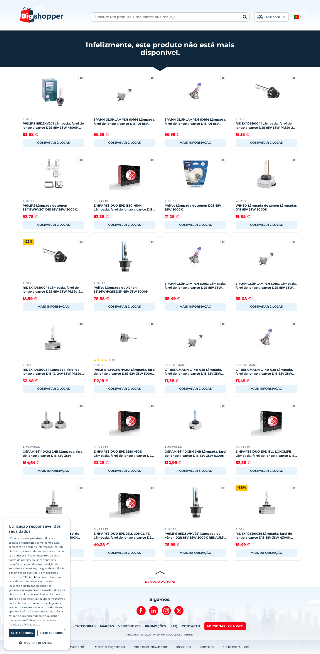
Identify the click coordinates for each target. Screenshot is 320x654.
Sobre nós (183, 647)
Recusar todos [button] (51, 633)
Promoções (155, 626)
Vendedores (129, 626)
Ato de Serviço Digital (110, 647)
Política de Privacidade (151, 647)
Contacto (191, 626)
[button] (297, 17)
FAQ (173, 626)
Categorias (85, 626)
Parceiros (207, 647)
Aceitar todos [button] (22, 633)
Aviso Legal (78, 647)
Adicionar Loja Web (225, 626)
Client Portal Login (237, 647)
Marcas (107, 626)
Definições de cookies (41, 620)
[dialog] (37, 584)
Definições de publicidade (37, 611)
